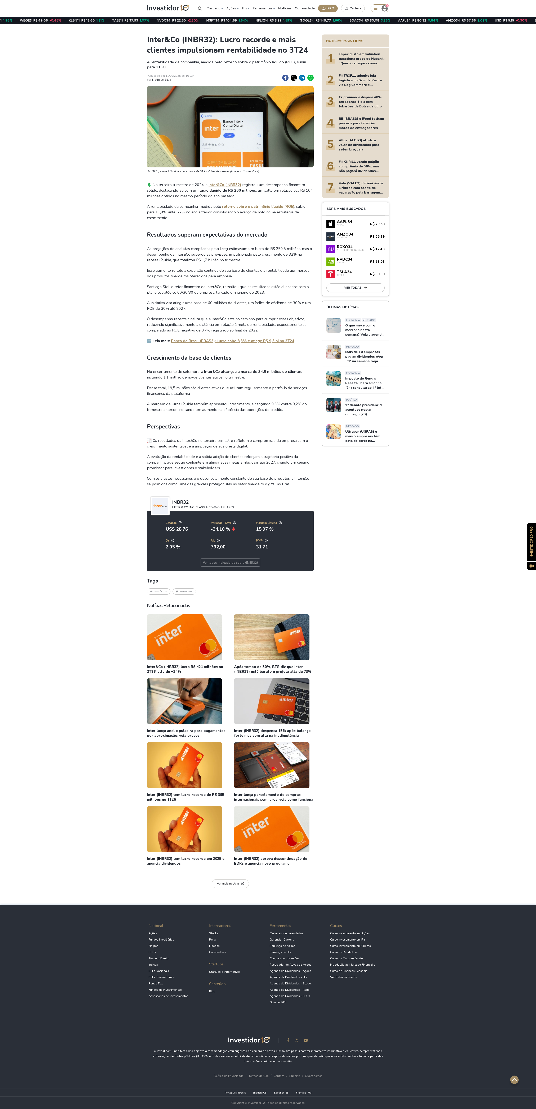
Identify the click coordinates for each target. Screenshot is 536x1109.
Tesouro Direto (159, 958)
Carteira (355, 8)
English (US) (260, 1092)
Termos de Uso (259, 1076)
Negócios (161, 591)
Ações (231, 8)
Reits (212, 940)
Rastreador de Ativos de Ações (290, 965)
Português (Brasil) (235, 1092)
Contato (279, 1076)
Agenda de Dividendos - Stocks (291, 983)
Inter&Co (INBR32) (225, 184)
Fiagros (153, 946)
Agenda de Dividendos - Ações (290, 971)
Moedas (214, 946)
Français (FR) (304, 1092)
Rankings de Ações (282, 946)
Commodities (217, 952)
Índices (153, 965)
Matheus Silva (161, 80)
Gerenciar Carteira (282, 940)
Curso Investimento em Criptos (350, 946)
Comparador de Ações (284, 958)
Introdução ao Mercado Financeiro (352, 965)
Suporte (294, 1076)
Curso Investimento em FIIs (348, 940)
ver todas (353, 288)
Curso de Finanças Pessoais (348, 971)
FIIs (244, 8)
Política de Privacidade (229, 1076)
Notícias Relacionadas (168, 605)
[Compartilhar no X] (294, 78)
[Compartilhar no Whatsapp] (310, 78)
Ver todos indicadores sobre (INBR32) (230, 562)
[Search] (200, 8)
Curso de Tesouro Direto (346, 958)
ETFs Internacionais (162, 977)
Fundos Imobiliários (161, 940)
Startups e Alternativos (224, 972)
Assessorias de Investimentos (168, 996)
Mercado (213, 8)
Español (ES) (281, 1092)
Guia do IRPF (278, 1002)
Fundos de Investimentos (165, 990)
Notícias (284, 8)
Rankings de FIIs (280, 952)
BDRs (152, 952)
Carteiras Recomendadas (286, 933)
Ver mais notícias (228, 884)
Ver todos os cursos (343, 977)
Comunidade (305, 8)
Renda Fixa (156, 983)
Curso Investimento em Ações (350, 933)
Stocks (213, 933)
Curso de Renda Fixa (344, 952)
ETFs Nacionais (159, 971)
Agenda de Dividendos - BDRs (290, 996)
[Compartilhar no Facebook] (285, 78)
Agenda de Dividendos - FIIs (288, 977)
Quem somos (313, 1076)
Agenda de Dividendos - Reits (289, 990)
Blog (212, 991)
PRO (330, 8)
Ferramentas (262, 8)
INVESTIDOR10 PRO (531, 542)
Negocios (186, 591)
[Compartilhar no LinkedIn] (302, 78)
